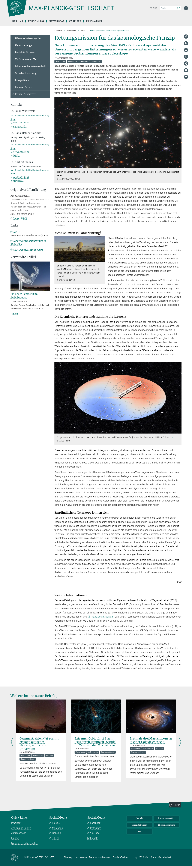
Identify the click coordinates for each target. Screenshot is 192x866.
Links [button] (14, 225)
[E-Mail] (186, 70)
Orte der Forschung (25, 73)
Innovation (94, 21)
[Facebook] (186, 36)
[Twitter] (186, 56)
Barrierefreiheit (120, 857)
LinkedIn (56, 833)
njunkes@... (18, 181)
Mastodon (57, 828)
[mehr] (173, 437)
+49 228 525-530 (21, 122)
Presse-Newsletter (25, 94)
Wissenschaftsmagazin (28, 38)
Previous (12, 742)
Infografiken (22, 80)
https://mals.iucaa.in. (102, 616)
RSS (139, 831)
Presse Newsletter (166, 818)
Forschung (36, 21)
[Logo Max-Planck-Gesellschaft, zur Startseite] (60, 10)
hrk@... (16, 155)
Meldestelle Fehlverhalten (24, 843)
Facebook (95, 823)
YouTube (94, 833)
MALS (16, 231)
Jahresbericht (18, 833)
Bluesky (56, 823)
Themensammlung (166, 825)
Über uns (16, 21)
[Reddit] (186, 50)
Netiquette (92, 838)
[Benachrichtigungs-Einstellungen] (186, 8)
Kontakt (139, 818)
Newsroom (56, 21)
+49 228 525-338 (21, 152)
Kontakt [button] (16, 104)
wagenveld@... (20, 126)
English (154, 8)
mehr (15, 313)
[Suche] (178, 8)
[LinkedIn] (186, 43)
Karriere (75, 21)
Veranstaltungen (24, 45)
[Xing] (186, 63)
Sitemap (68, 857)
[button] (179, 166)
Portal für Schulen (25, 52)
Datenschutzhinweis (99, 857)
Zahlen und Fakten (21, 828)
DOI (25, 218)
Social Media (58, 817)
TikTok (55, 838)
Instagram (95, 828)
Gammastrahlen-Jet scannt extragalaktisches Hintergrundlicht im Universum (39, 744)
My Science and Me (25, 59)
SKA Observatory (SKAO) (28, 249)
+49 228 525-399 (21, 177)
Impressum (81, 857)
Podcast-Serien (23, 87)
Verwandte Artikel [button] (23, 257)
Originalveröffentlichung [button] (28, 189)
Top (177, 805)
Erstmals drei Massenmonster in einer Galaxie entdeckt (151, 740)
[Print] (186, 77)
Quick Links (19, 817)
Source (16, 218)
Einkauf (15, 838)
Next (180, 742)
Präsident (16, 823)
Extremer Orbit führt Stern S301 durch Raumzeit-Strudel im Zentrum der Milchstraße (95, 742)
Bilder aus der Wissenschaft (30, 66)
